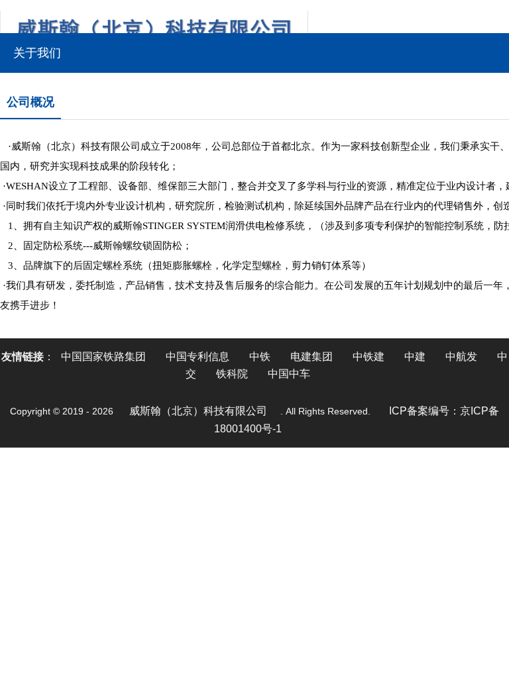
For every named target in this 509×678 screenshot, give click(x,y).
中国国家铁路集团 (103, 356)
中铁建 (368, 356)
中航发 (461, 356)
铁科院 (232, 373)
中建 (414, 356)
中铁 (259, 356)
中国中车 (289, 373)
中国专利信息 (197, 356)
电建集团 (311, 356)
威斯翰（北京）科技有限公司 (198, 410)
